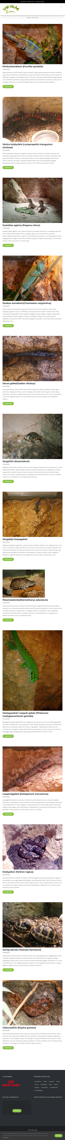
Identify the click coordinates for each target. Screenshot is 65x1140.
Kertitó (58, 1081)
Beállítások (5, 1137)
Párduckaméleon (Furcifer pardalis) (23, 66)
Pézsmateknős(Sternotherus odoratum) (25, 600)
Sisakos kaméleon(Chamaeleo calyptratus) (27, 303)
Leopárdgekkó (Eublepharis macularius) (25, 794)
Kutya (50, 1084)
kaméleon (51, 1081)
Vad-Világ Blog (38, 1090)
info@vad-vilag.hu (39, 1)
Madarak (37, 1087)
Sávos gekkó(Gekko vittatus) (19, 383)
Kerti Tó (37, 1084)
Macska (56, 1084)
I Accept (17, 1110)
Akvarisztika (38, 1081)
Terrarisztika (6, 69)
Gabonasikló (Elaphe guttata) (19, 1027)
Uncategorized (53, 1087)
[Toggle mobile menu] (61, 6)
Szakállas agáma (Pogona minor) (21, 225)
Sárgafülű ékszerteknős (16, 461)
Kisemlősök (44, 1084)
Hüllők (45, 1081)
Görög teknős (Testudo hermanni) (22, 949)
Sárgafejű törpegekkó (15, 539)
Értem (59, 1135)
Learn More (8, 86)
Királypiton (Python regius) (18, 872)
